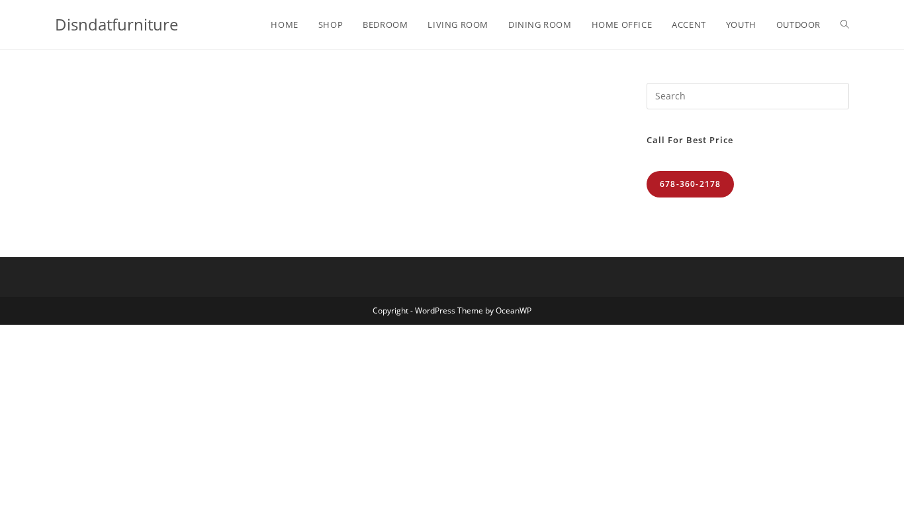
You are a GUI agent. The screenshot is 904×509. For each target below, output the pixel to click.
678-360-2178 (690, 184)
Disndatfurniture (116, 24)
